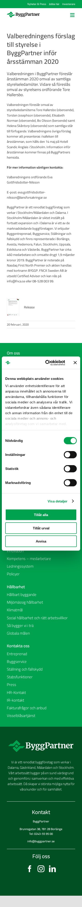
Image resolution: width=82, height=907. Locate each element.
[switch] (70, 454)
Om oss (13, 353)
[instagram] (41, 868)
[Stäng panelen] (75, 362)
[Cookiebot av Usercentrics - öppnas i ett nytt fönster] (48, 363)
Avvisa (41, 541)
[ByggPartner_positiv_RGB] (23, 13)
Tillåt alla (41, 515)
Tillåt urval (41, 528)
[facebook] (29, 868)
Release (29, 307)
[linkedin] (52, 868)
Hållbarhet (16, 586)
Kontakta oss (18, 646)
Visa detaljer (57, 501)
